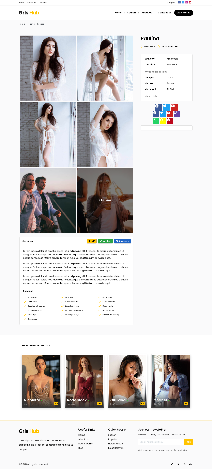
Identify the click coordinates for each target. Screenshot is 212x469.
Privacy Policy (180, 450)
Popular (112, 439)
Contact (43, 2)
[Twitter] (166, 107)
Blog (80, 448)
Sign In (172, 2)
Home (21, 2)
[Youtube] (174, 107)
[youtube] (190, 2)
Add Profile (183, 12)
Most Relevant (116, 448)
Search (112, 435)
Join (189, 441)
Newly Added (115, 443)
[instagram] (186, 2)
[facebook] (179, 2)
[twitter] (183, 2)
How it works (85, 443)
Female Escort (36, 24)
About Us (31, 2)
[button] (165, 2)
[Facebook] (158, 107)
